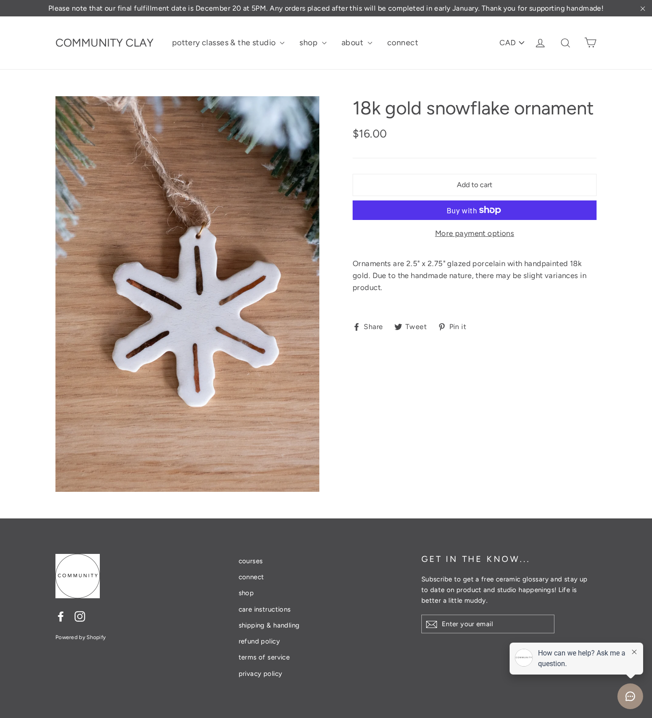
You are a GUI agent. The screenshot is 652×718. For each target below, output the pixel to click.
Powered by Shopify (80, 637)
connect (402, 42)
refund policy (259, 641)
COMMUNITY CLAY (104, 42)
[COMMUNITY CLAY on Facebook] (60, 616)
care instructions (265, 609)
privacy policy (261, 674)
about (353, 42)
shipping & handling (269, 625)
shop (309, 42)
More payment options (475, 233)
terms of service (264, 657)
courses (251, 561)
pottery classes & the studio (225, 42)
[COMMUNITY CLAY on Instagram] (80, 616)
